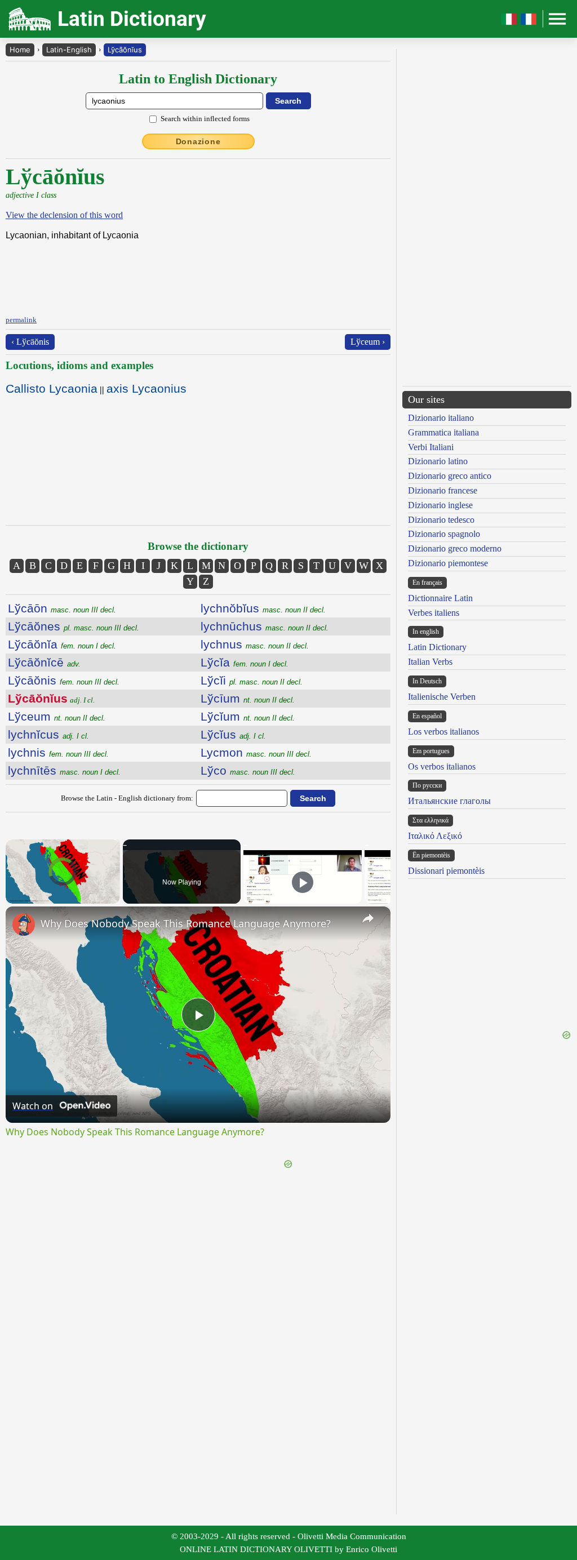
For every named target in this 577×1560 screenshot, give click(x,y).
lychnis (58, 752)
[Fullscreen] (113, 897)
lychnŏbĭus (263, 608)
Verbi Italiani (431, 447)
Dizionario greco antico (449, 476)
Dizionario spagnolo (444, 534)
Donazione (198, 141)
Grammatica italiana (443, 432)
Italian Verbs (430, 661)
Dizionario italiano (441, 418)
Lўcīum (248, 698)
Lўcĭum (248, 716)
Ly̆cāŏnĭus (125, 49)
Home (20, 49)
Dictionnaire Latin (440, 598)
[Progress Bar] (63, 890)
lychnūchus (265, 626)
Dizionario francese (442, 490)
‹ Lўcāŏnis (30, 341)
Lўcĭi (252, 680)
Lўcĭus (233, 734)
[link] (23, 924)
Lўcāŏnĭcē (44, 662)
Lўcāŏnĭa (62, 644)
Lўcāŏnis (63, 680)
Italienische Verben (442, 696)
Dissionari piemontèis (446, 870)
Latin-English (69, 49)
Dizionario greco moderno (454, 548)
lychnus (255, 644)
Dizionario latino (438, 461)
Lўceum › (367, 341)
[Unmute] (26, 897)
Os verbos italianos (442, 766)
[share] (368, 918)
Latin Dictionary (437, 647)
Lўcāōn (62, 608)
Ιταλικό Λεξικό (435, 836)
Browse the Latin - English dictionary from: (127, 798)
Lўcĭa (244, 662)
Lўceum (56, 716)
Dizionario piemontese (448, 563)
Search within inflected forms (205, 118)
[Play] (12, 897)
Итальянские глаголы (449, 801)
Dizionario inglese (440, 505)
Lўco (248, 770)
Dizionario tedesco (441, 520)
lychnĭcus (48, 734)
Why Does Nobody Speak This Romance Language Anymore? (186, 923)
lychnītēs (64, 770)
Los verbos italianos (443, 731)
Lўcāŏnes (73, 626)
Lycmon (256, 752)
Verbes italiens (433, 612)
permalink (21, 319)
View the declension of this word (64, 215)
